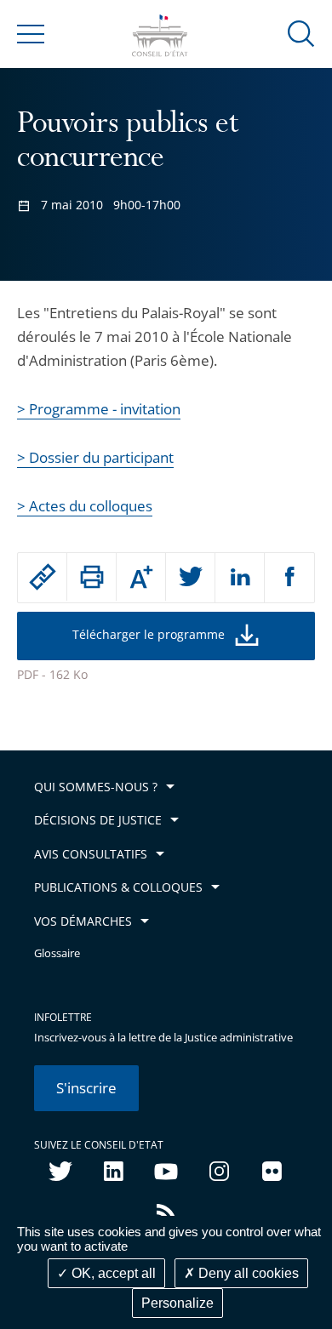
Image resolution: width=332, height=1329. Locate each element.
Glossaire (57, 953)
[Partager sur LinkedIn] (239, 577)
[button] (301, 33)
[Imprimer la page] (91, 577)
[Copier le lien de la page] (42, 577)
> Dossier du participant (95, 457)
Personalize (177, 1303)
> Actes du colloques (84, 506)
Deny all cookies (247, 1273)
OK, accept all (112, 1273)
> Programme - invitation (98, 409)
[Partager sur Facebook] (289, 577)
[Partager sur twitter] (190, 577)
